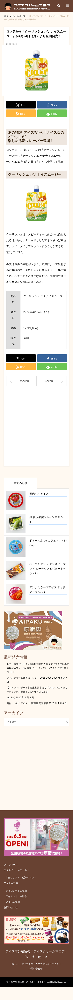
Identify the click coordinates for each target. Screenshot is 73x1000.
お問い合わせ (11, 907)
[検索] (58, 6)
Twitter (27, 957)
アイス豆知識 (11, 883)
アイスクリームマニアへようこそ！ (40, 964)
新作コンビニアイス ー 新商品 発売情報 (27, 703)
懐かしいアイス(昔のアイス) (20, 877)
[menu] (67, 6)
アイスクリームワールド (17, 870)
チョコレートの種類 (16, 890)
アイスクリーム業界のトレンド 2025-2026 (29, 677)
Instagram (39, 957)
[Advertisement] (36, 428)
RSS (46, 957)
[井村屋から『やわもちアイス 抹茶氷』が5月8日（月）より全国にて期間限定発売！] (52, 381)
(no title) (11, 697)
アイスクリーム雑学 (16, 896)
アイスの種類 (13, 901)
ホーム (14, 964)
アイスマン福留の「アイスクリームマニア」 (36, 951)
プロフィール (11, 864)
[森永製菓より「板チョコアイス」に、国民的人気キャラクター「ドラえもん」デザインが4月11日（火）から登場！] (21, 381)
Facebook (33, 957)
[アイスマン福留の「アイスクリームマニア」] (28, 5)
